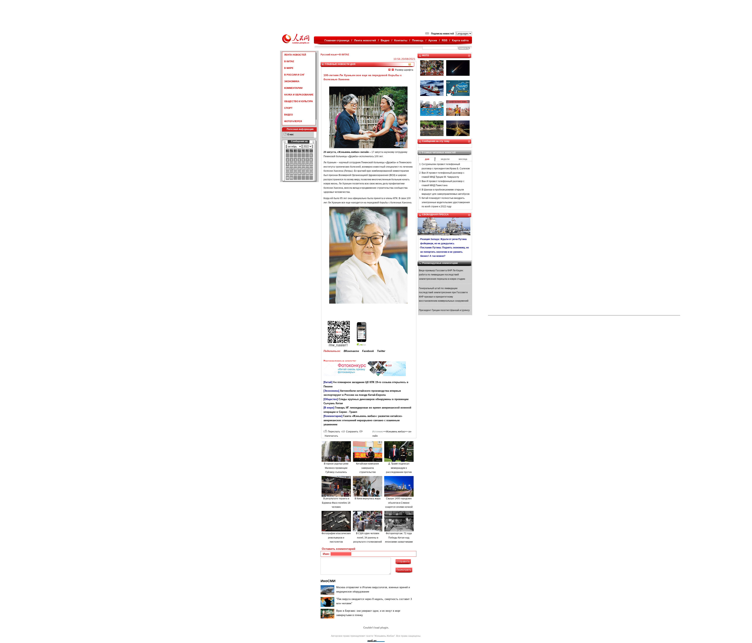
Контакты (400, 40)
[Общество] (331, 399)
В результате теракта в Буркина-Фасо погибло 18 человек (336, 502)
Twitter (381, 351)
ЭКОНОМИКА (291, 81)
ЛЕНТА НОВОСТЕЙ (295, 54)
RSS (444, 40)
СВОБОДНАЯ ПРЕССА (435, 214)
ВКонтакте (351, 351)
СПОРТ (288, 108)
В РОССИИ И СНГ (294, 74)
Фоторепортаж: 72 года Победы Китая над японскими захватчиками (399, 537)
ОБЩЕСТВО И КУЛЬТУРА (298, 101)
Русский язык (328, 54)
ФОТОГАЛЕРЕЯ (293, 121)
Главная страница (336, 40)
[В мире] (329, 407)
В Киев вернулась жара (368, 498)
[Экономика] (331, 390)
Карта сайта (460, 40)
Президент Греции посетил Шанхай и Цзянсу (444, 310)
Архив (432, 40)
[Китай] (328, 382)
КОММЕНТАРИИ (293, 88)
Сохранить (351, 431)
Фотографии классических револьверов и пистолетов (336, 537)
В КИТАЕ (289, 61)
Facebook (368, 351)
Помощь (418, 40)
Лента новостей (365, 40)
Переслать (333, 431)
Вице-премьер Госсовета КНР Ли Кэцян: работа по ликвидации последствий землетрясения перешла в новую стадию (442, 274)
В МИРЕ (288, 68)
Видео (385, 40)
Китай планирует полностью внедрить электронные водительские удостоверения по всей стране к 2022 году (446, 202)
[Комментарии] (333, 416)
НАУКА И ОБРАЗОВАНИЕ (299, 94)
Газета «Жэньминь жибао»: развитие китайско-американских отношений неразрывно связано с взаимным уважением (363, 420)
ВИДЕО (288, 114)
